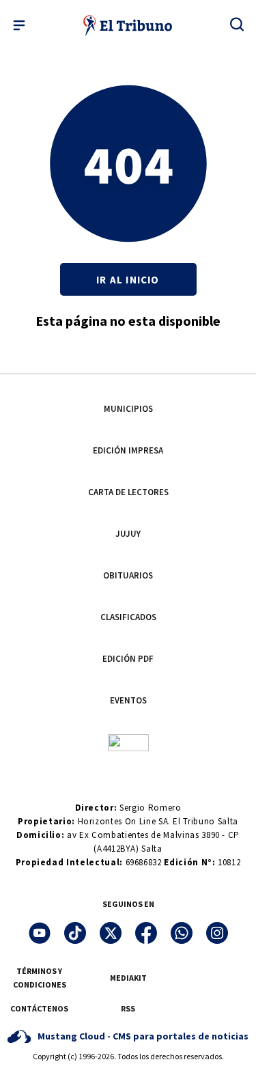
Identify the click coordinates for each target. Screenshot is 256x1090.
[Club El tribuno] (128, 742)
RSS (128, 1008)
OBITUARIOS (128, 575)
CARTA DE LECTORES (128, 492)
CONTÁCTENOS (39, 1008)
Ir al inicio (127, 279)
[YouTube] (40, 933)
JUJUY (128, 534)
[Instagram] (217, 933)
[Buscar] (237, 24)
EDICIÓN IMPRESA (128, 450)
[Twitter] (111, 933)
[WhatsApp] (182, 933)
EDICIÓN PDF (128, 659)
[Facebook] (146, 933)
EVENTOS (128, 700)
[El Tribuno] (128, 25)
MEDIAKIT (128, 978)
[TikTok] (75, 933)
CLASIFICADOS (128, 617)
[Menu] (19, 25)
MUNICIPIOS (128, 409)
